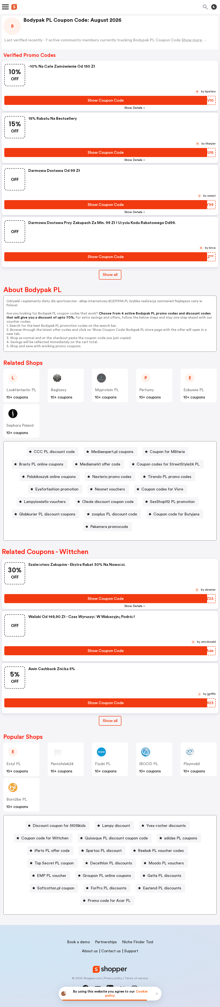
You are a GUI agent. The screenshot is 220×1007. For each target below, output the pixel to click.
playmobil (191, 764)
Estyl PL (13, 764)
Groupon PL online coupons (107, 876)
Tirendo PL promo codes (169, 477)
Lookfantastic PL (21, 390)
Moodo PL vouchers (166, 863)
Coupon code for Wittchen (45, 838)
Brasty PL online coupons (41, 464)
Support (131, 951)
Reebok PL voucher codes (161, 851)
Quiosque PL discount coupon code (116, 838)
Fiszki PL (103, 764)
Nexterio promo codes (111, 477)
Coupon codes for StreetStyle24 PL (168, 464)
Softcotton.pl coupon (55, 888)
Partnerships (106, 942)
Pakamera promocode (109, 527)
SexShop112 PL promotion (172, 502)
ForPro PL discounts (109, 888)
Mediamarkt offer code (100, 464)
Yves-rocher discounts (166, 826)
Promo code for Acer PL (109, 901)
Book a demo (78, 942)
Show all (110, 275)
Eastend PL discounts (162, 888)
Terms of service (136, 978)
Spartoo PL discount (104, 851)
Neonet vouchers (110, 489)
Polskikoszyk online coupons (51, 477)
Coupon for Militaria (167, 452)
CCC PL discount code (54, 452)
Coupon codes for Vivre (162, 489)
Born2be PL (16, 799)
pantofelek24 (62, 764)
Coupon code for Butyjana (176, 514)
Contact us (111, 951)
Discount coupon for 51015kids (59, 826)
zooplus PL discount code (114, 514)
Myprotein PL (107, 390)
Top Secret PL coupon (54, 863)
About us (90, 951)
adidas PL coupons (180, 838)
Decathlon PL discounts (111, 863)
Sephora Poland (20, 425)
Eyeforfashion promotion (56, 489)
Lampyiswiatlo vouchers (45, 502)
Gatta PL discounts (164, 876)
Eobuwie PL (193, 390)
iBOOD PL (148, 764)
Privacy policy (113, 978)
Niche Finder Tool (137, 942)
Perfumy (146, 390)
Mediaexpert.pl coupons (112, 452)
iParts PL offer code (52, 851)
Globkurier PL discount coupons (47, 514)
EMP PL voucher (51, 876)
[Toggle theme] (214, 7)
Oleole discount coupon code (108, 502)
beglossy (58, 390)
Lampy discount (116, 826)
